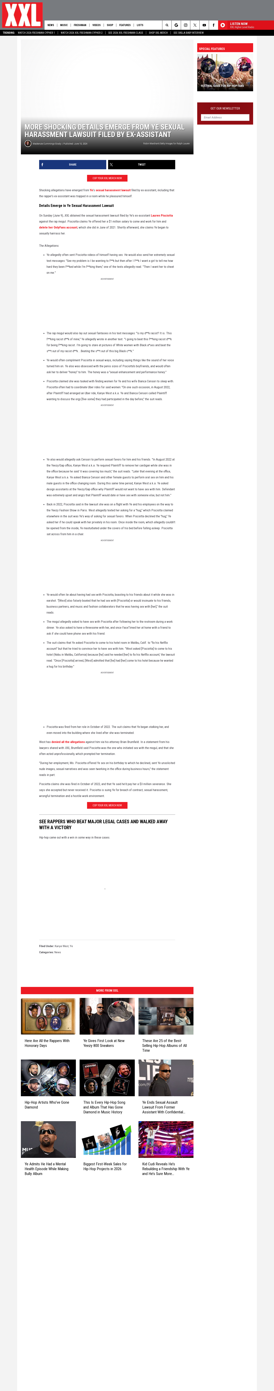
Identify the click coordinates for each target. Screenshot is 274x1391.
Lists (140, 25)
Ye (91, 190)
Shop (110, 25)
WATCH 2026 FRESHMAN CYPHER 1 (36, 32)
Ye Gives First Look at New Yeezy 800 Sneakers (104, 1043)
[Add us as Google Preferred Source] (176, 25)
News (51, 25)
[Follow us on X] (194, 25)
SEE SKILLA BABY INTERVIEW (189, 32)
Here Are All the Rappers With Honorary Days (47, 1043)
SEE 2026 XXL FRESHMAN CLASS (125, 32)
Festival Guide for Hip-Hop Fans (222, 86)
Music (64, 25)
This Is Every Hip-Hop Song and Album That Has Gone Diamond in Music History (104, 1107)
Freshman (80, 25)
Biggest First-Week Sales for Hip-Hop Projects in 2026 (105, 1166)
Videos (96, 25)
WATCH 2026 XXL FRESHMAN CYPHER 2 (82, 32)
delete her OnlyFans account (58, 227)
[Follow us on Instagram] (185, 25)
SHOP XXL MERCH (158, 32)
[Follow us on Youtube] (204, 25)
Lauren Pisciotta (162, 215)
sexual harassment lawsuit (113, 190)
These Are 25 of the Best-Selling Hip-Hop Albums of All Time (164, 1046)
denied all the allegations (68, 742)
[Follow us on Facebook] (213, 25)
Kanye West (62, 946)
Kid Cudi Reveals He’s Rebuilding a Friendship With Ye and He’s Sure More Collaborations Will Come (166, 1169)
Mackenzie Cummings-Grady (47, 143)
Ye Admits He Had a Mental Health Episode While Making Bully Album (46, 1169)
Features (125, 25)
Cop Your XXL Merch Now (107, 178)
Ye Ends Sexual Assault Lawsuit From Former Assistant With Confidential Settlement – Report (162, 1107)
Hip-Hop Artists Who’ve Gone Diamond (47, 1104)
